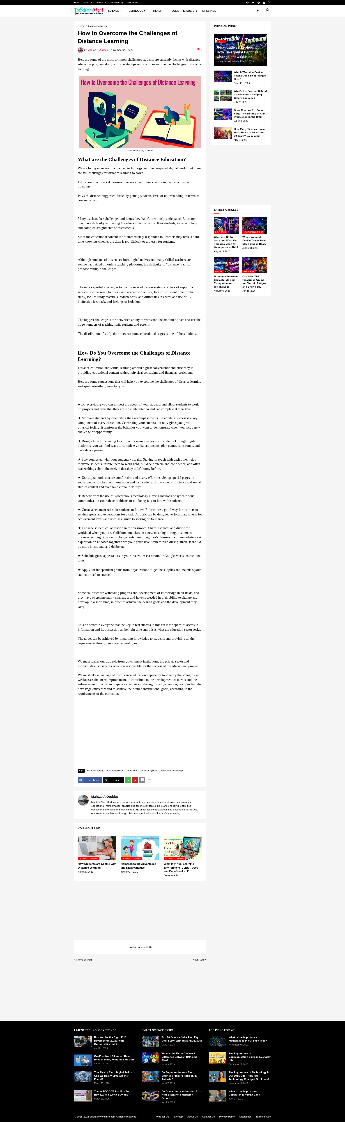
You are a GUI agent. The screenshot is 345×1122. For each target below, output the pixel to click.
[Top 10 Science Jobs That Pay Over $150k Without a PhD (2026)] (150, 1041)
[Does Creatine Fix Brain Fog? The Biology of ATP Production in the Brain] (223, 114)
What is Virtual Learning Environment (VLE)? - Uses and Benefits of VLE (181, 867)
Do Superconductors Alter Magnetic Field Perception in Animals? (179, 1076)
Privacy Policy (116, 2)
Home (77, 2)
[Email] (142, 780)
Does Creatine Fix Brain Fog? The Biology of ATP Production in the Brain (249, 113)
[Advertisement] (140, 739)
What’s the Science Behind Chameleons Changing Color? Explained (250, 94)
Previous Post (84, 959)
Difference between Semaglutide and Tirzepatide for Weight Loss (226, 281)
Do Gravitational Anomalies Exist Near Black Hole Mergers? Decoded (182, 1095)
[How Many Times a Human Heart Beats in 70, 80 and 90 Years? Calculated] (223, 133)
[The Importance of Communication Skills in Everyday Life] (217, 1058)
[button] (259, 11)
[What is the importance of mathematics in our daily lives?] (217, 1041)
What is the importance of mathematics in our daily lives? (248, 1039)
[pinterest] (258, 2)
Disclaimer (245, 1116)
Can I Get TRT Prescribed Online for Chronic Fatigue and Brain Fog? (254, 281)
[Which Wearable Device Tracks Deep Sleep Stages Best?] (223, 76)
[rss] (269, 2)
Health (158, 10)
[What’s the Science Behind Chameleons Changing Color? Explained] (223, 95)
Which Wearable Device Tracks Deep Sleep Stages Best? (250, 75)
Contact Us (101, 2)
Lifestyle (209, 10)
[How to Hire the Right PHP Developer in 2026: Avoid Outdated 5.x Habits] (83, 1041)
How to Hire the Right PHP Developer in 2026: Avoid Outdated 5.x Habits (110, 1041)
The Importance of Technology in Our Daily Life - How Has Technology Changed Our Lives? (249, 1076)
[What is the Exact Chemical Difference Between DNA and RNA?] (150, 1058)
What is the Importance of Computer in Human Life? (244, 1093)
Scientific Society (184, 10)
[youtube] (253, 2)
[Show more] (149, 780)
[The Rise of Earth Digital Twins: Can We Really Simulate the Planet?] (83, 1076)
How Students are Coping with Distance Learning (97, 865)
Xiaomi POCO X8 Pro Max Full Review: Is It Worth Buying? (112, 1093)
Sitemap (178, 1116)
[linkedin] (264, 2)
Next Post (198, 959)
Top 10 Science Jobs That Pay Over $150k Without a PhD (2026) (182, 1039)
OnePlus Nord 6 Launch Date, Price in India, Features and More (114, 1058)
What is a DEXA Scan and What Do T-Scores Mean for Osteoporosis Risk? (226, 242)
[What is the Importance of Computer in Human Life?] (217, 1095)
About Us (87, 2)
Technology (136, 10)
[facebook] (247, 2)
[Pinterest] (135, 780)
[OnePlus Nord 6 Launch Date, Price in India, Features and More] (83, 1060)
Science (113, 10)
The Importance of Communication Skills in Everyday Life (250, 1057)
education (132, 770)
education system (148, 770)
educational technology (171, 770)
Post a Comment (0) (140, 947)
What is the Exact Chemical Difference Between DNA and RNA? (179, 1057)
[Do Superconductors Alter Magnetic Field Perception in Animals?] (150, 1076)
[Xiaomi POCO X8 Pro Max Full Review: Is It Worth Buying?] (83, 1095)
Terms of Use (263, 1116)
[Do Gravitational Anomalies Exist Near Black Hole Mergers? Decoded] (150, 1095)
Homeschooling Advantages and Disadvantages (138, 865)
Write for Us (132, 2)
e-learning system (115, 770)
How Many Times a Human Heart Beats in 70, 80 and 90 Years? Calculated (250, 132)
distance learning (97, 26)
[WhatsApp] (128, 780)
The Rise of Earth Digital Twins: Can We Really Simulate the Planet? (113, 1076)
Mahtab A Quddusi (105, 796)
